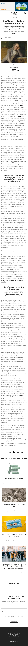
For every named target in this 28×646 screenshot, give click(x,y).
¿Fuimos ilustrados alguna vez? (14, 505)
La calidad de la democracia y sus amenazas (14, 535)
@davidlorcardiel (14, 71)
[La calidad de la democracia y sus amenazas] (14, 524)
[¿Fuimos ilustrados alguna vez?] (14, 495)
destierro (19, 105)
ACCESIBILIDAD (14, 634)
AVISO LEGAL (14, 635)
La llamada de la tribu (14, 478)
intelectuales (20, 116)
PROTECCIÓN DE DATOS (14, 633)
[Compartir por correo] (22, 452)
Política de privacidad (17, 616)
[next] (26, 1)
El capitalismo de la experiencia (16, 1)
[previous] (8, 1)
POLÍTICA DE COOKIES (14, 636)
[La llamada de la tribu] (14, 469)
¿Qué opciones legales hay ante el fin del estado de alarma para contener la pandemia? (14, 566)
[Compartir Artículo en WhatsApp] (18, 452)
